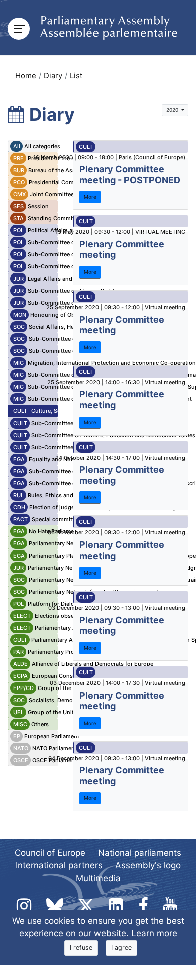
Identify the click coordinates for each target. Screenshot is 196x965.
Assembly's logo (148, 865)
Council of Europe (50, 853)
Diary (53, 75)
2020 (173, 110)
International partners (59, 865)
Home (25, 75)
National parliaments (139, 853)
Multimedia (98, 878)
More (90, 197)
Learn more (154, 933)
